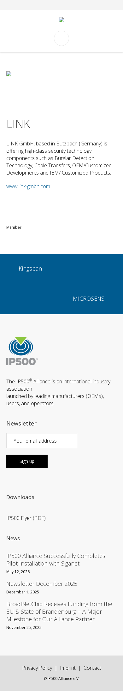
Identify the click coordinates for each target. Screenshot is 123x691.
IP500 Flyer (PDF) (26, 518)
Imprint (68, 667)
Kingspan (30, 268)
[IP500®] (61, 20)
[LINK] (61, 88)
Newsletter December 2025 (41, 583)
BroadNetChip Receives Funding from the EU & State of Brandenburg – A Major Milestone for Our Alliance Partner (59, 611)
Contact (92, 667)
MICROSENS (88, 298)
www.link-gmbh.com (28, 186)
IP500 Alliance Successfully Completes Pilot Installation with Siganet (55, 559)
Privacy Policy (37, 667)
